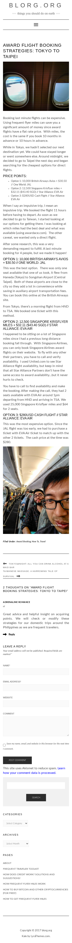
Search (36, 798)
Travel (42, 541)
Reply (12, 634)
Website (8, 697)
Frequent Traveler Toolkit (21, 869)
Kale (24, 936)
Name (6, 665)
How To (35, 541)
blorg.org (36, 5)
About (7, 863)
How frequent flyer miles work (24, 884)
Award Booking (23, 541)
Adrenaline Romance (16, 602)
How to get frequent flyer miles (25, 899)
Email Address (12, 681)
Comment (8, 713)
